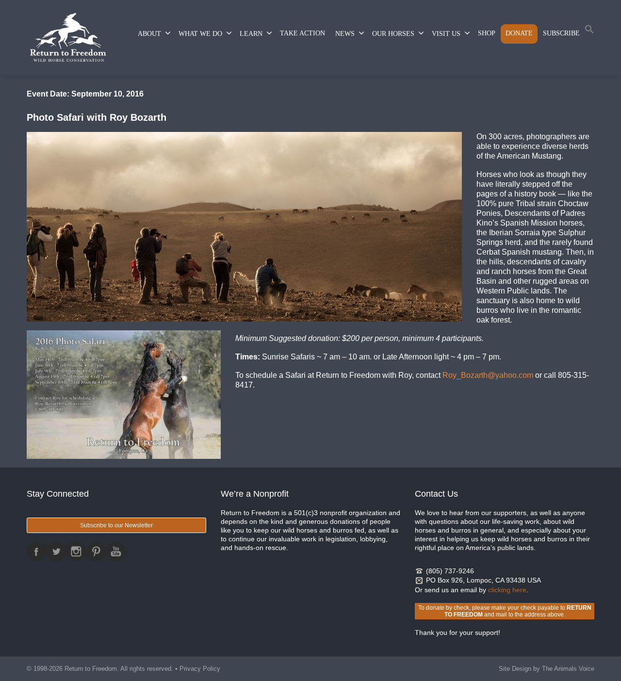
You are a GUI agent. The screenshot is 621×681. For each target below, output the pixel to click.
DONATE (519, 33)
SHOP (486, 33)
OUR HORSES (393, 33)
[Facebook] (36, 551)
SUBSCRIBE (561, 33)
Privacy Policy (200, 668)
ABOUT (149, 33)
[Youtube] (116, 551)
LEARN (251, 33)
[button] (589, 31)
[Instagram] (76, 551)
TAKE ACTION (302, 33)
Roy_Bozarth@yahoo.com (487, 375)
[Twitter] (56, 551)
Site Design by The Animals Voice (546, 668)
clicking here (507, 590)
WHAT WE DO (200, 33)
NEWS (345, 33)
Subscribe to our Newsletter (116, 525)
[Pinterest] (96, 551)
